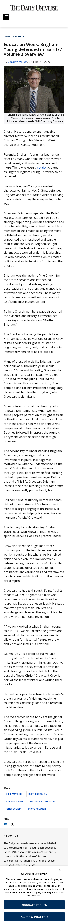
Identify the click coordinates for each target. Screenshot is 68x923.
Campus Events (14, 36)
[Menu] (6, 17)
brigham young (14, 794)
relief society (13, 809)
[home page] (34, 9)
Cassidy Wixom (17, 61)
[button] (60, 870)
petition (42, 168)
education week (15, 801)
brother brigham (37, 794)
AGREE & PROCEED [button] (34, 917)
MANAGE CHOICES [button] (34, 905)
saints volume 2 (37, 809)
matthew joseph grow (42, 801)
